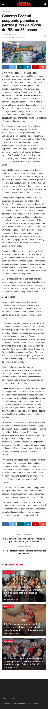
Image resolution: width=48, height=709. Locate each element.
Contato (12, 699)
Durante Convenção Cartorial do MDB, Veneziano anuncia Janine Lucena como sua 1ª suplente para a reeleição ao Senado (23, 591)
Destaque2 (8, 573)
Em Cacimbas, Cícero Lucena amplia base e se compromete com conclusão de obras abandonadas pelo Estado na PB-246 (24, 661)
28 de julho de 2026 (12, 633)
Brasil (9, 11)
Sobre (4, 699)
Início (3, 11)
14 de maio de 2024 (9, 34)
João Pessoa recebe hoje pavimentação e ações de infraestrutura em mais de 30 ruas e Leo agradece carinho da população (24, 626)
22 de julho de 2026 (12, 667)
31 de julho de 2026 (12, 599)
